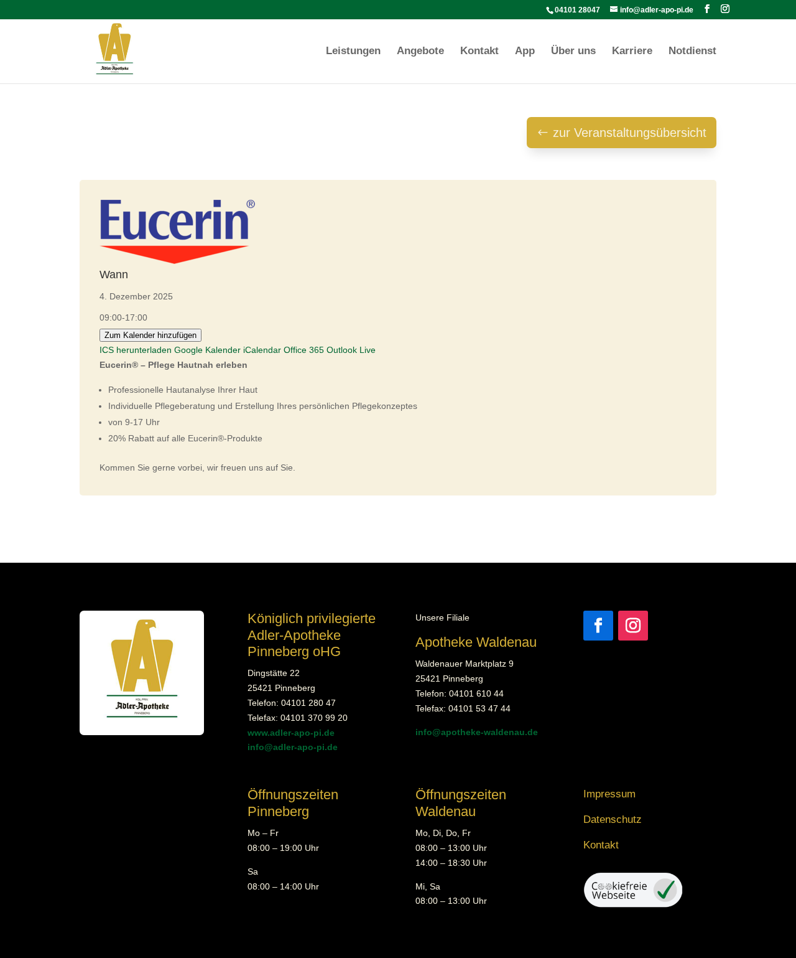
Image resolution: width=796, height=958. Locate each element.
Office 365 (304, 350)
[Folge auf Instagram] (633, 626)
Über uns (573, 52)
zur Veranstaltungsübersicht (629, 132)
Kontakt (479, 52)
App (525, 52)
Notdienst (692, 52)
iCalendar (262, 350)
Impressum (609, 794)
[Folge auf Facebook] (598, 626)
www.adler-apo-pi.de (291, 733)
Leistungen (353, 52)
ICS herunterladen (136, 350)
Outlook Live (351, 350)
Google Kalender (207, 350)
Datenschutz (612, 819)
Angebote (420, 52)
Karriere (632, 52)
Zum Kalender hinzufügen (150, 335)
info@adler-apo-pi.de (293, 747)
